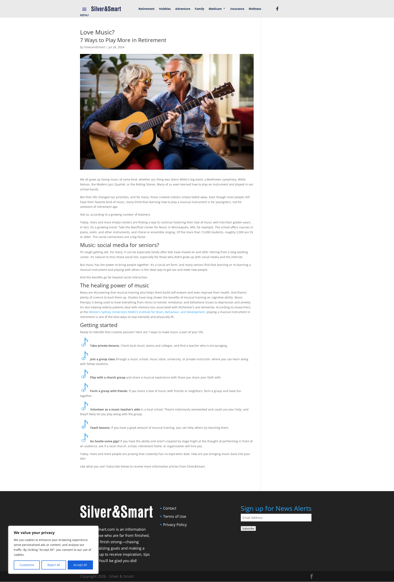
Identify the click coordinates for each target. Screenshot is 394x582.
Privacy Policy (175, 524)
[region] (53, 550)
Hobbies (165, 9)
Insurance (237, 9)
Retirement (147, 9)
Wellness (255, 9)
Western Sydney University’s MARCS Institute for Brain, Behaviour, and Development (147, 312)
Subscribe (248, 528)
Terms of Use (174, 516)
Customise (27, 565)
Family (199, 9)
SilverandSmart (94, 47)
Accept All (80, 565)
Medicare (215, 9)
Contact (169, 508)
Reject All (53, 565)
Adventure (182, 9)
